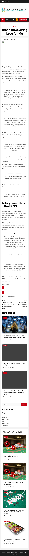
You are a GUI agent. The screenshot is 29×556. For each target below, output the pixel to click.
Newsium (21, 552)
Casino (6, 437)
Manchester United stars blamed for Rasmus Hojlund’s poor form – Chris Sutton (14, 392)
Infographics (5, 423)
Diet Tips (4, 417)
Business (4, 415)
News (14, 26)
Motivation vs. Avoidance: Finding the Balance (21, 303)
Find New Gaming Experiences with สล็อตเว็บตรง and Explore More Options (14, 511)
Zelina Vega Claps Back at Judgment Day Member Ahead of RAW (8, 304)
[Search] (14, 19)
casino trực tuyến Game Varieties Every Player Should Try (13, 455)
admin (5, 39)
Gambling (6, 521)
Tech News (5, 425)
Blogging (4, 413)
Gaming (4, 421)
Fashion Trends (6, 419)
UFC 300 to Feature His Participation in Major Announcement (14, 364)
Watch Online (23, 19)
